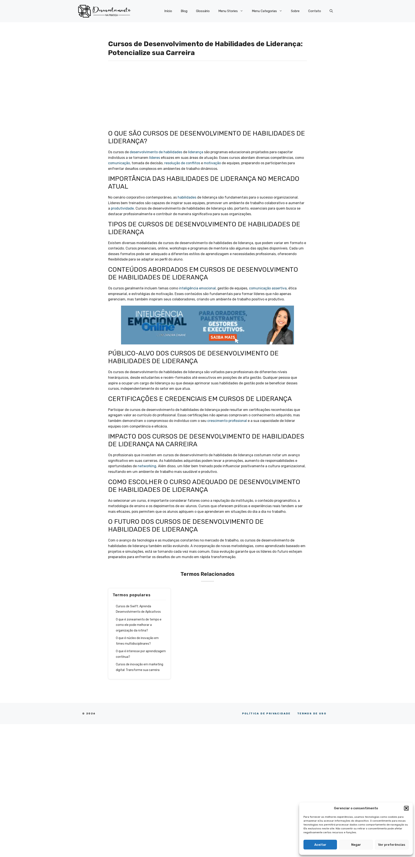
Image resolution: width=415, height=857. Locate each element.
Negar (356, 845)
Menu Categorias (264, 11)
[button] (406, 808)
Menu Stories (228, 11)
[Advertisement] (207, 97)
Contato (314, 11)
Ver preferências (391, 845)
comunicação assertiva (268, 288)
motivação (212, 163)
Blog (184, 11)
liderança (195, 152)
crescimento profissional (227, 421)
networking (147, 466)
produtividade (122, 208)
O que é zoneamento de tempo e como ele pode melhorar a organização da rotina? (138, 625)
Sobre (295, 11)
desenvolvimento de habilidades (156, 152)
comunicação (119, 163)
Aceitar (320, 845)
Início (168, 11)
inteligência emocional (197, 288)
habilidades (187, 197)
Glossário (203, 11)
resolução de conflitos (182, 163)
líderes (154, 158)
